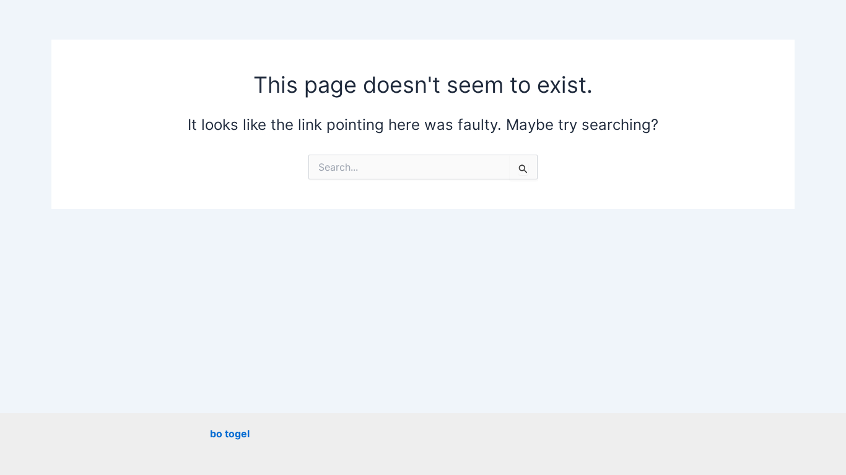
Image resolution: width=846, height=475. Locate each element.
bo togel (230, 433)
